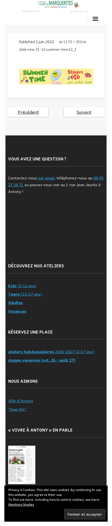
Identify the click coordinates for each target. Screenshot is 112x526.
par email (46, 178)
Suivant (84, 111)
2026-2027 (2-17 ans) (51, 351)
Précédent (28, 111)
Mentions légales (21, 504)
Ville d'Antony (20, 401)
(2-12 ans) (22, 286)
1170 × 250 (72, 42)
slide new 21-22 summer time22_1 (48, 49)
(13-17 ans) (25, 294)
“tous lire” (17, 409)
